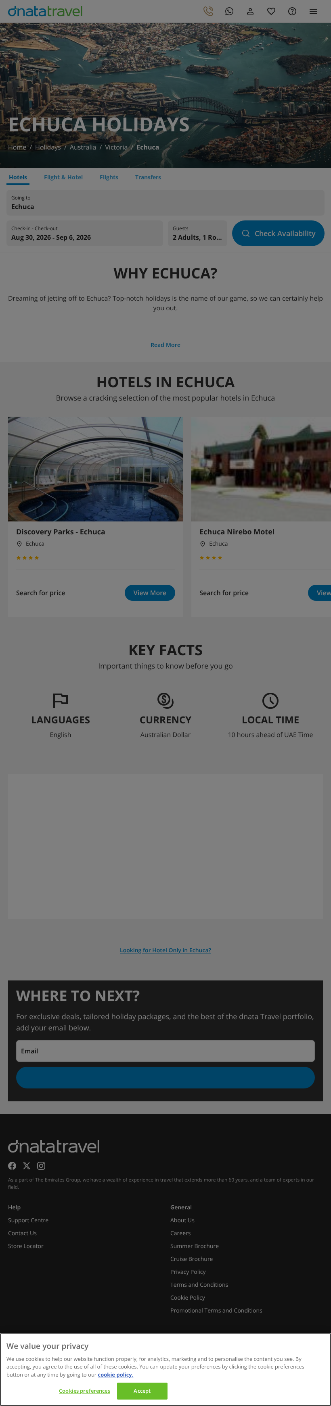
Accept (142, 1390)
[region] (165, 1369)
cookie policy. (116, 1374)
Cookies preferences (84, 1390)
